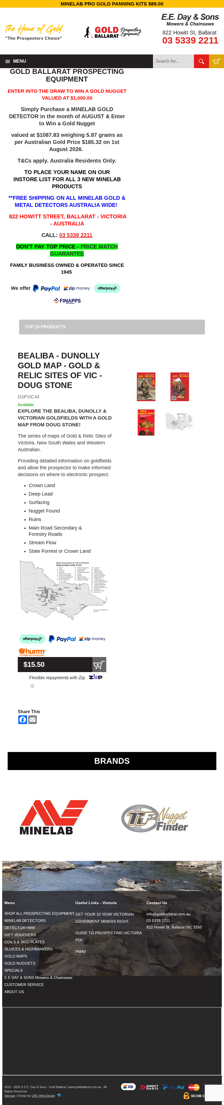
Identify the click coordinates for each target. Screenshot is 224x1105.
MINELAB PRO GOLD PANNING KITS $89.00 (112, 4)
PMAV (80, 951)
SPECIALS (13, 970)
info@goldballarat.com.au (168, 914)
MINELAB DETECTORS (25, 920)
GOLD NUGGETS (19, 963)
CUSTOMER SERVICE (24, 984)
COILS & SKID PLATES (24, 942)
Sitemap (9, 1095)
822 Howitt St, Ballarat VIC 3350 (174, 927)
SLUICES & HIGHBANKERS (28, 949)
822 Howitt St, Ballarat (190, 33)
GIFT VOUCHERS (20, 935)
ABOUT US (14, 992)
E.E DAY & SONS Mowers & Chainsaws (38, 977)
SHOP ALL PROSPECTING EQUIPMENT (39, 913)
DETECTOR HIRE (20, 927)
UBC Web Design (43, 1095)
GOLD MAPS (15, 956)
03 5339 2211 (190, 40)
